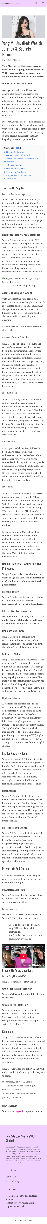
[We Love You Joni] (10, 3)
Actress (9, 1082)
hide (18, 148)
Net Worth (19, 1082)
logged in (19, 1111)
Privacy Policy (12, 1181)
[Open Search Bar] (36, 3)
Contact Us (10, 1176)
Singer (29, 1082)
